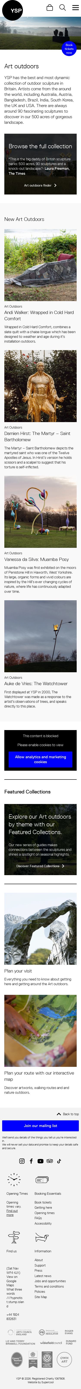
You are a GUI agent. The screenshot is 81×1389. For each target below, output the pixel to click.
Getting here (43, 1207)
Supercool (47, 1382)
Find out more (12, 1213)
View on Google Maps (11, 1281)
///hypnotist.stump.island (15, 1302)
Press (38, 1270)
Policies (40, 1291)
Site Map (41, 1297)
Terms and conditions (49, 1286)
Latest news (43, 1276)
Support (40, 1265)
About (39, 1260)
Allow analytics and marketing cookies (40, 759)
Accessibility (43, 1223)
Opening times (45, 1213)
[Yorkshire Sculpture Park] (12, 10)
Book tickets (43, 1202)
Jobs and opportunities (50, 1281)
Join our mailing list (40, 1125)
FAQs (38, 1218)
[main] (40, 556)
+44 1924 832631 (12, 1316)
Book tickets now (69, 49)
